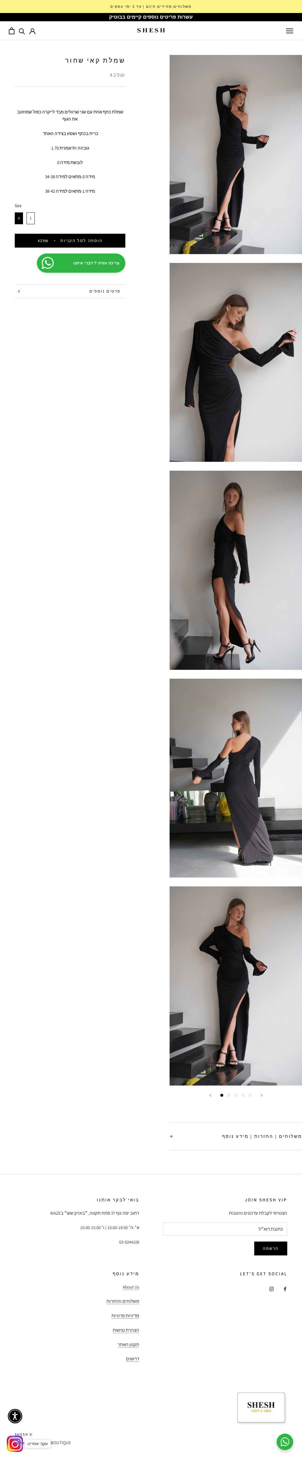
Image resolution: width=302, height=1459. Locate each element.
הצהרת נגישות (126, 1330)
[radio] (19, 218)
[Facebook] (285, 1289)
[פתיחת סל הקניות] (11, 30)
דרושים (132, 1358)
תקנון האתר (128, 1344)
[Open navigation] (289, 30)
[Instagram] (271, 1289)
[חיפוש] (22, 31)
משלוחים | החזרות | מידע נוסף (262, 1136)
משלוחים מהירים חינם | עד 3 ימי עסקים (150, 6)
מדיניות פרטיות (125, 1315)
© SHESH (24, 1434)
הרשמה (271, 1248)
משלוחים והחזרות (122, 1301)
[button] (15, 1416)
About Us (131, 1287)
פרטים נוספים (105, 291)
